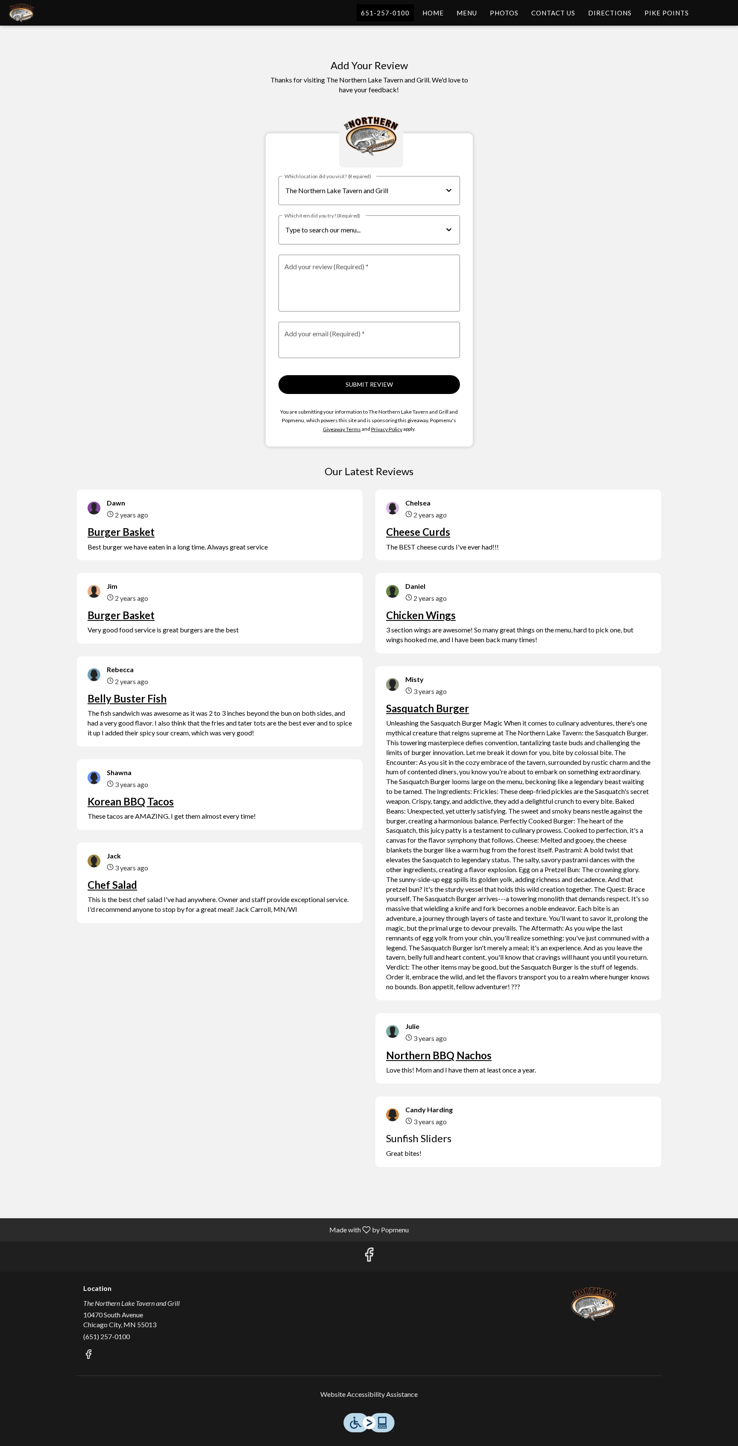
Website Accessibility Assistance (369, 1394)
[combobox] (362, 230)
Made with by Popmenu (207, 1229)
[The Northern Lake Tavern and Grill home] (45, 13)
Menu (467, 13)
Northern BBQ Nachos (439, 1055)
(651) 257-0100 (106, 1336)
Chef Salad (112, 885)
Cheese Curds (418, 532)
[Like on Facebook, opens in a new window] (369, 1256)
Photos (504, 13)
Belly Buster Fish (127, 698)
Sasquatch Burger (427, 708)
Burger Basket (121, 532)
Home (433, 13)
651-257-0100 (385, 13)
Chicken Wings (421, 615)
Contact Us (553, 13)
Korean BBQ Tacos (131, 801)
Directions (610, 13)
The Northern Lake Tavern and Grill (593, 1303)
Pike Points (666, 13)
